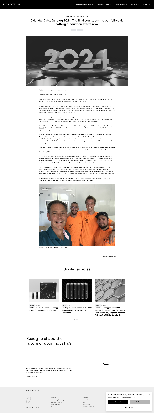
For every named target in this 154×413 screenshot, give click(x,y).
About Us (134, 4)
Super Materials (120, 4)
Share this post (108, 256)
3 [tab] (79, 319)
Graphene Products (103, 4)
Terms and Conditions (88, 406)
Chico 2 (85, 148)
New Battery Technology (83, 4)
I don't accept (140, 402)
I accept (118, 402)
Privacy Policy (86, 404)
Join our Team (86, 400)
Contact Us (146, 4)
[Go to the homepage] (11, 4)
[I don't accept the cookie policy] (149, 395)
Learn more (129, 407)
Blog (84, 402)
